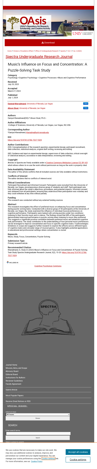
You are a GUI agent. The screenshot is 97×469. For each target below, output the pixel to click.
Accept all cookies (78, 452)
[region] (48, 455)
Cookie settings (48, 458)
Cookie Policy (36, 461)
